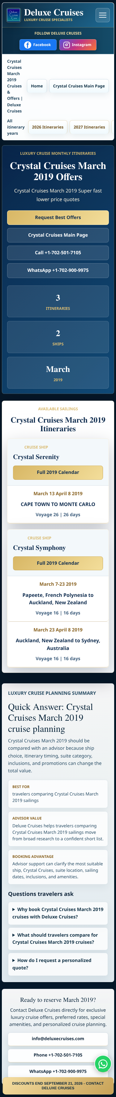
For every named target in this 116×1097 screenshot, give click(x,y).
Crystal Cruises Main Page (79, 86)
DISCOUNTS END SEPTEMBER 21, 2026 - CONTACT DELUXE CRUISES (58, 1085)
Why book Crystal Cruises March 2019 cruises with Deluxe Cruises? (57, 913)
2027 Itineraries (89, 127)
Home (37, 86)
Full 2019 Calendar (58, 472)
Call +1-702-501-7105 (58, 253)
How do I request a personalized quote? (52, 964)
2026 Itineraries (48, 127)
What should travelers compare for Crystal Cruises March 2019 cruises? (55, 938)
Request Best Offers (58, 217)
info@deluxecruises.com (58, 1039)
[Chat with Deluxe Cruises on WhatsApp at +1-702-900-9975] (103, 1063)
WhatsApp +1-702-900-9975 (57, 270)
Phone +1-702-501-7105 (58, 1055)
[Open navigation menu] (103, 15)
